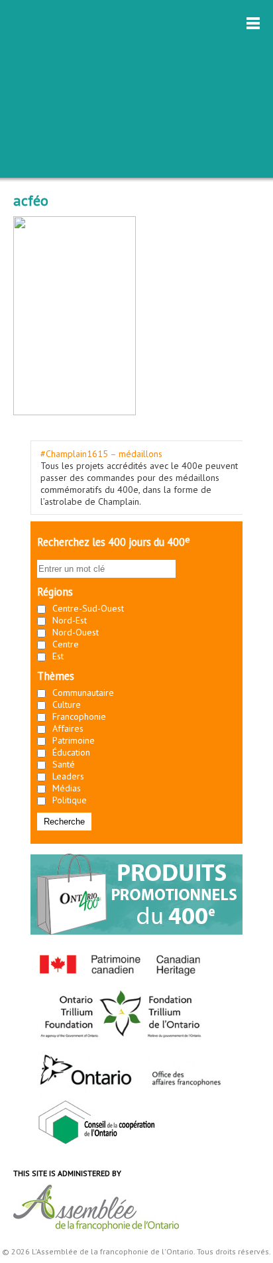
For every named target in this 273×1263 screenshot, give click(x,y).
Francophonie (79, 716)
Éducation (71, 752)
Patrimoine (73, 740)
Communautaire (83, 692)
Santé (63, 764)
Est (58, 656)
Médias (66, 788)
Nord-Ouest (75, 632)
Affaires (67, 728)
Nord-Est (69, 620)
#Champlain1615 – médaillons (101, 454)
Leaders (68, 776)
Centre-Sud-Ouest (88, 608)
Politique (69, 800)
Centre (65, 644)
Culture (66, 704)
